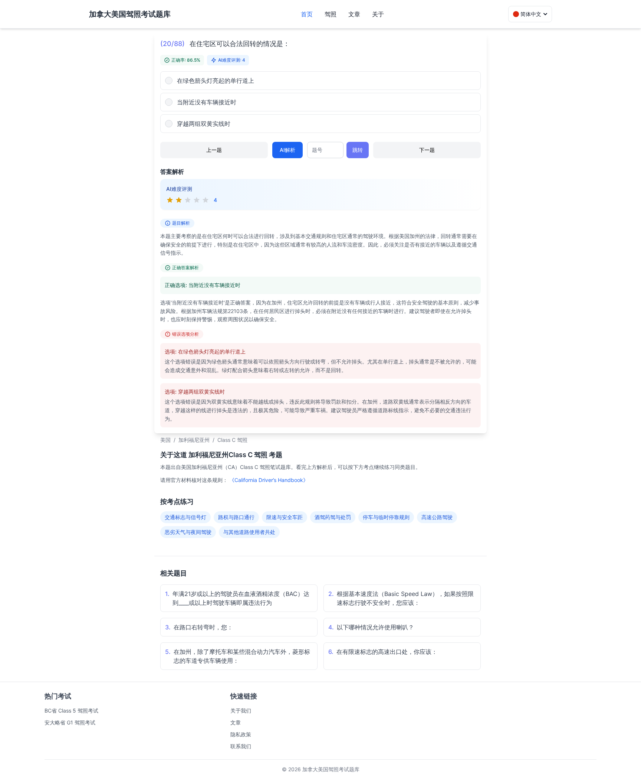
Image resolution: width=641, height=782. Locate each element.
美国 (165, 440)
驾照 (330, 14)
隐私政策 (240, 734)
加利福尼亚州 (194, 440)
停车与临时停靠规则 (386, 517)
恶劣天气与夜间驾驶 (188, 532)
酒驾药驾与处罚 (333, 517)
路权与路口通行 (236, 517)
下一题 (427, 150)
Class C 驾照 (232, 440)
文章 (354, 14)
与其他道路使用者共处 (249, 532)
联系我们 (240, 746)
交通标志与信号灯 (185, 517)
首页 (307, 14)
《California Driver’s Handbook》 (268, 480)
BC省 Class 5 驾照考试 (71, 710)
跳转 (357, 150)
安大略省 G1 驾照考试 (70, 722)
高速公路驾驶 (437, 517)
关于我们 (240, 710)
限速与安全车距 (284, 517)
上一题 (214, 150)
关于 (378, 14)
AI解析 (287, 150)
